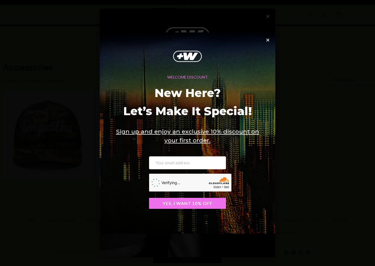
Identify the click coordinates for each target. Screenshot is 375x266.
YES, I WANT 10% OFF (187, 203)
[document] (187, 133)
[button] (268, 40)
